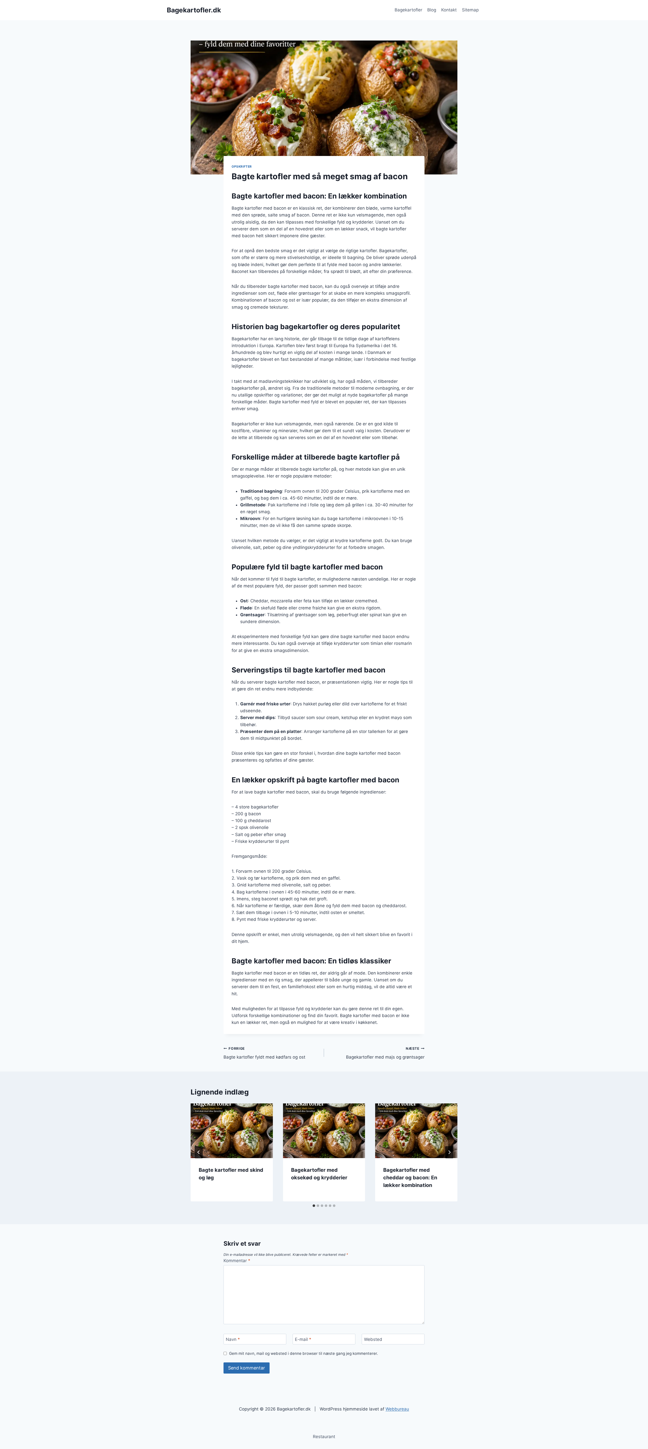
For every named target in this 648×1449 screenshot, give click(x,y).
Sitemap (470, 9)
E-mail (303, 1339)
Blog (431, 9)
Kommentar (237, 1260)
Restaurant (324, 1436)
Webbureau (397, 1409)
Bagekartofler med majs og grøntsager (385, 1053)
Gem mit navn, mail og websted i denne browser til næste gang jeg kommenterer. (303, 1353)
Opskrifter (242, 166)
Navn (233, 1339)
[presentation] (232, 1130)
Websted (373, 1339)
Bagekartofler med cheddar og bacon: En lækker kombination (410, 1177)
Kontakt (449, 9)
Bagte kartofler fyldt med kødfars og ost (264, 1053)
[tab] (314, 1205)
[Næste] (449, 1152)
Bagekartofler (408, 9)
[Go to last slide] (199, 1152)
